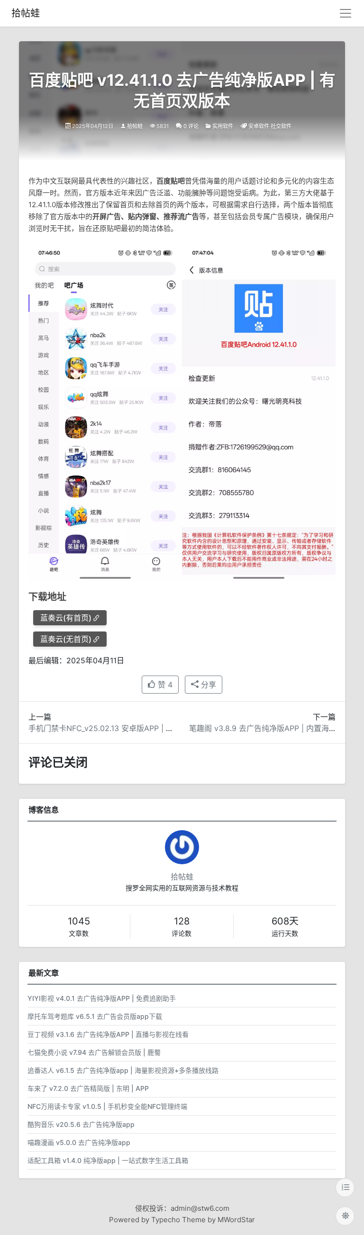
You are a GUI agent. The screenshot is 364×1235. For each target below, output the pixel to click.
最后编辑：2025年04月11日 (76, 660)
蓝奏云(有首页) (65, 617)
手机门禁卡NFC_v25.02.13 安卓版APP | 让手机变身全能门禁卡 (135, 728)
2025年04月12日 (92, 126)
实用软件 (222, 126)
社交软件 (281, 126)
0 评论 (191, 126)
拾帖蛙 (25, 13)
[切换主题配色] (345, 1216)
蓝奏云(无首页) (65, 639)
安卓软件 (258, 126)
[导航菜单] (345, 13)
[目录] (345, 1187)
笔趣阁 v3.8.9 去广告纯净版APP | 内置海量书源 (270, 728)
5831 (162, 126)
